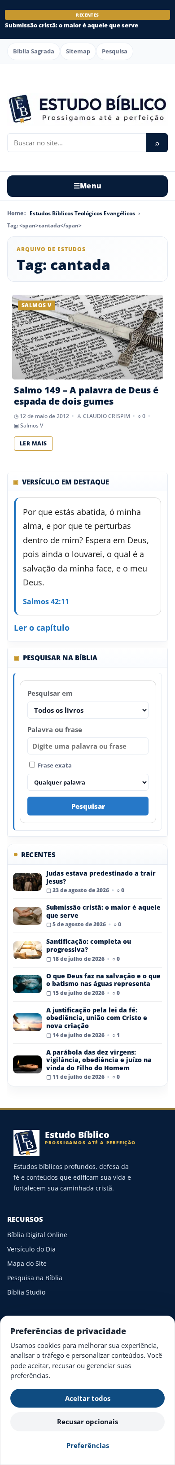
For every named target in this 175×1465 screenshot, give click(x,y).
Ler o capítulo (42, 627)
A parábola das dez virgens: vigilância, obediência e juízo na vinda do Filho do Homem (99, 1060)
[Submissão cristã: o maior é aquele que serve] (27, 916)
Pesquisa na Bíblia (34, 1277)
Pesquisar (88, 806)
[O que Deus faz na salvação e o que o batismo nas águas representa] (27, 984)
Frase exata (54, 765)
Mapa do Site (27, 1263)
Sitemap (78, 51)
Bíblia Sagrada (33, 51)
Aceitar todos (87, 1398)
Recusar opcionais (87, 1421)
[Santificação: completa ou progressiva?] (27, 950)
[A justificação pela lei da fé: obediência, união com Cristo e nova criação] (27, 1022)
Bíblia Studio (26, 1292)
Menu (88, 186)
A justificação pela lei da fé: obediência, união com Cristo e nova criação (96, 1018)
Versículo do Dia (31, 1249)
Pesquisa (114, 51)
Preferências (87, 1445)
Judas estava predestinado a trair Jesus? (101, 877)
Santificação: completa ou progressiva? (88, 945)
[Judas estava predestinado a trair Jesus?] (27, 882)
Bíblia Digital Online (37, 1234)
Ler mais (33, 443)
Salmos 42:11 (46, 601)
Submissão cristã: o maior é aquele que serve (71, 25)
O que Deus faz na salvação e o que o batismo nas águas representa (103, 980)
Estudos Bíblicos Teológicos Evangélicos (82, 213)
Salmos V (31, 425)
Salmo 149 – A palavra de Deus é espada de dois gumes (86, 395)
